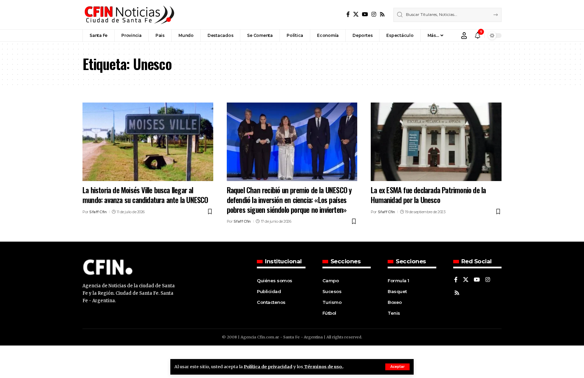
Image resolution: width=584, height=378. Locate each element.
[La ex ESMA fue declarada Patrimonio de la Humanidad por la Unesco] (436, 142)
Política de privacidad (268, 366)
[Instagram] (374, 14)
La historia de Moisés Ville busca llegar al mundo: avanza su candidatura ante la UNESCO (145, 194)
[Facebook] (348, 14)
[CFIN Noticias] (128, 14)
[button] (397, 366)
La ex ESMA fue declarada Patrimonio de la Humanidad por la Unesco (428, 194)
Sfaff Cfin (97, 211)
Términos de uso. (323, 366)
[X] (355, 14)
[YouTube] (365, 14)
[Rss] (382, 14)
